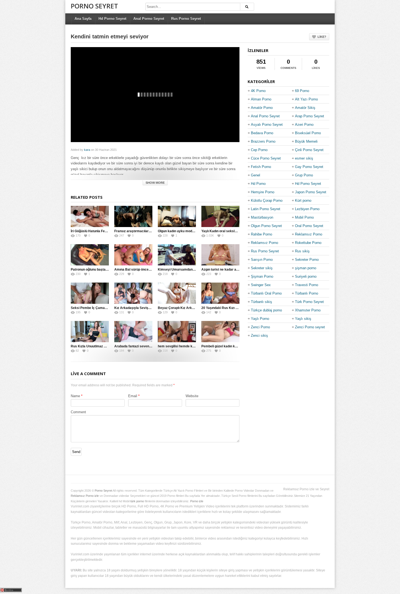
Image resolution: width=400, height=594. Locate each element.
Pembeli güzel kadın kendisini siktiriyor (231, 346)
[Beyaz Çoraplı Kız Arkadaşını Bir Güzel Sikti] (177, 293)
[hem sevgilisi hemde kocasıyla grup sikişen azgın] (177, 331)
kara (87, 149)
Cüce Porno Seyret (266, 158)
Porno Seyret (94, 5)
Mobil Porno (304, 217)
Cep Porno (259, 150)
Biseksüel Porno (308, 133)
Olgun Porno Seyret (266, 226)
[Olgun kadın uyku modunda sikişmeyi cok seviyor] (177, 216)
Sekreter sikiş (262, 268)
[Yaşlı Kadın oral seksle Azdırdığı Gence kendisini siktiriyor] (220, 216)
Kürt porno (303, 200)
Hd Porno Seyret (112, 19)
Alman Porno (261, 99)
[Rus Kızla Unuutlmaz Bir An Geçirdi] (90, 331)
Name (75, 396)
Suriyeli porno (305, 276)
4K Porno (258, 91)
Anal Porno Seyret (148, 19)
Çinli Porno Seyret (309, 150)
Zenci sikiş (259, 335)
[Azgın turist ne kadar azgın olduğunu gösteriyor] (220, 255)
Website (192, 396)
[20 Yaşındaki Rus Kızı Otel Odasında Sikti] (220, 293)
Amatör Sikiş (305, 108)
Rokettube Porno (308, 243)
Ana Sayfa (83, 19)
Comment (78, 412)
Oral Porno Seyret (309, 226)
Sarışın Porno (262, 260)
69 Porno (302, 91)
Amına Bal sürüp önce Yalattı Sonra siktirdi (147, 269)
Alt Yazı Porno (306, 99)
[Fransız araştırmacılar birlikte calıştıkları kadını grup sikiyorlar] (133, 216)
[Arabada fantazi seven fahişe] (133, 331)
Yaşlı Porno (260, 319)
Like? (322, 36)
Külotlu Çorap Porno (266, 200)
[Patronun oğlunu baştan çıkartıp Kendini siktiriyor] (90, 255)
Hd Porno (258, 184)
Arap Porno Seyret (309, 116)
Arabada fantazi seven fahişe (136, 346)
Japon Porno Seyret (310, 192)
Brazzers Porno (263, 141)
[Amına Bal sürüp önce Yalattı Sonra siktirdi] (133, 255)
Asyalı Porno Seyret (267, 125)
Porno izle (196, 501)
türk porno (137, 501)
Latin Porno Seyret (265, 209)
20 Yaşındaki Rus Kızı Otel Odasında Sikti (233, 308)
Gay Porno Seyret (309, 167)
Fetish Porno (261, 167)
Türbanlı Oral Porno (266, 293)
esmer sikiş (304, 158)
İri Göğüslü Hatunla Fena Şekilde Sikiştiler (103, 231)
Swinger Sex (261, 285)
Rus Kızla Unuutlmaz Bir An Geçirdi (98, 346)
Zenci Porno (260, 327)
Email (132, 396)
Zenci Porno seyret (310, 327)
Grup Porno (304, 175)
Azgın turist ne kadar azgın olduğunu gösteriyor (237, 269)
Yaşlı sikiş (303, 319)
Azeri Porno (304, 125)
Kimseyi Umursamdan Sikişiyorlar (184, 269)
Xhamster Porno (308, 310)
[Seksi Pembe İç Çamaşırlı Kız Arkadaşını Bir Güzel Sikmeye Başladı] (90, 293)
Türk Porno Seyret (309, 302)
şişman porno (305, 268)
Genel (255, 175)
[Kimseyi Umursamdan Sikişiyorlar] (177, 255)
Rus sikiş (302, 251)
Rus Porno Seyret (186, 19)
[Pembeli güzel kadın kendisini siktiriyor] (220, 331)
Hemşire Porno (262, 192)
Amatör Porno (262, 108)
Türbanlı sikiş (261, 302)
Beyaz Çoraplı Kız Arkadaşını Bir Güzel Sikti (192, 308)
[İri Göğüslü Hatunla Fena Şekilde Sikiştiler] (90, 216)
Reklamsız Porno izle (85, 495)
